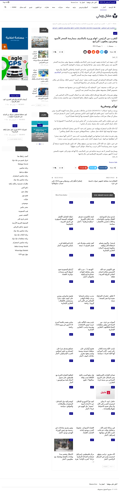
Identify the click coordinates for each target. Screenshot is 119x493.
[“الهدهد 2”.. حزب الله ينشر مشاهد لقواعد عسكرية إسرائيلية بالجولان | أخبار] (84, 260)
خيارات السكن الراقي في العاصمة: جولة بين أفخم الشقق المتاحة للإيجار (40, 134)
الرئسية (111, 7)
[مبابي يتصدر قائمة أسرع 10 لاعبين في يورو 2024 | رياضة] (63, 313)
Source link (113, 162)
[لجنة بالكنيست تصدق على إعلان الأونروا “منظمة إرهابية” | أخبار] (84, 207)
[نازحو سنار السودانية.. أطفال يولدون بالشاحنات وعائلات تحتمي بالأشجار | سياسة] (105, 207)
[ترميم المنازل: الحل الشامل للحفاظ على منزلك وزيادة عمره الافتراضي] (43, 54)
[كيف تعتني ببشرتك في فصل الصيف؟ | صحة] (84, 234)
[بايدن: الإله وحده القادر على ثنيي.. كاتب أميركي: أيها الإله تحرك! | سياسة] (105, 339)
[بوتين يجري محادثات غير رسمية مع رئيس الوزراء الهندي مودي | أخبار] (63, 418)
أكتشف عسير (23, 215)
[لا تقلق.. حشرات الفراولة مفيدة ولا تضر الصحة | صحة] (105, 286)
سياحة (67, 7)
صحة (53, 7)
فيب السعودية (23, 211)
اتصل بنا (82, 2)
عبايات (26, 199)
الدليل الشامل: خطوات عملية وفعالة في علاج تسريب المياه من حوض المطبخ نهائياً (40, 40)
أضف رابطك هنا (22, 156)
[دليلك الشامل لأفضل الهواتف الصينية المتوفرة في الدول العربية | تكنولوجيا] (63, 207)
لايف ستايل (23, 7)
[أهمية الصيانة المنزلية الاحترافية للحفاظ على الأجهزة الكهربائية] (43, 91)
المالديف (57, 72)
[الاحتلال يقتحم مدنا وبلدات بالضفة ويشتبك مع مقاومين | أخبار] (63, 445)
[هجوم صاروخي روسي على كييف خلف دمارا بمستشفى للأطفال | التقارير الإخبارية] (63, 286)
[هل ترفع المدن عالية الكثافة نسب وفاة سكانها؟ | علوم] (84, 366)
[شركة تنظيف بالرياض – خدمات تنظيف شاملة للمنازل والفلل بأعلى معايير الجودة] (43, 72)
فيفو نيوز (25, 195)
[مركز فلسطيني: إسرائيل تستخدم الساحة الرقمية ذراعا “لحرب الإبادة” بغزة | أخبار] (84, 445)
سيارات (60, 7)
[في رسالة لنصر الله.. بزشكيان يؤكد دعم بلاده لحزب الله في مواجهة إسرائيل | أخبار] (105, 418)
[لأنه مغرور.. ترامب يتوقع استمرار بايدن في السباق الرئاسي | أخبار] (105, 445)
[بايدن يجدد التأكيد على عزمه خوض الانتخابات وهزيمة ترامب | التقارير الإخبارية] (84, 313)
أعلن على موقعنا (92, 2)
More (14, 7)
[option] (39, 131)
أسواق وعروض (83, 7)
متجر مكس (24, 207)
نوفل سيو (24, 191)
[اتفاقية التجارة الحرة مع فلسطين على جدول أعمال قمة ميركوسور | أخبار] (63, 366)
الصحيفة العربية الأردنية (20, 223)
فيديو (30, 7)
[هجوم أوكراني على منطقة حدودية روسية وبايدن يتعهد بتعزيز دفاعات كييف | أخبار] (84, 339)
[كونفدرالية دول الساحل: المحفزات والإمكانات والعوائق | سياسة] (63, 392)
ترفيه (74, 7)
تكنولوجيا (95, 7)
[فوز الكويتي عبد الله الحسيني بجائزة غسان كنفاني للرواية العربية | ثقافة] (105, 260)
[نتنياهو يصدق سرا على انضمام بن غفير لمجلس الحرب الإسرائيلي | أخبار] (63, 339)
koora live (74, 2)
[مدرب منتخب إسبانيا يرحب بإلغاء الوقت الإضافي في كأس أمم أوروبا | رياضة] (84, 286)
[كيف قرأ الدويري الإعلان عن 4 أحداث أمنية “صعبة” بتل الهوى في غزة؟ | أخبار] (84, 392)
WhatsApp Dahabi (21, 250)
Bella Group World (21, 246)
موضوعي (25, 203)
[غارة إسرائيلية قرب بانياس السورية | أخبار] (63, 234)
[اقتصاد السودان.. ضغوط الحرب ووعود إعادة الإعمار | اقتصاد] (84, 418)
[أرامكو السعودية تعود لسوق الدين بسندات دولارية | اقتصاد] (63, 260)
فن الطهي (38, 7)
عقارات (47, 7)
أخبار (104, 7)
